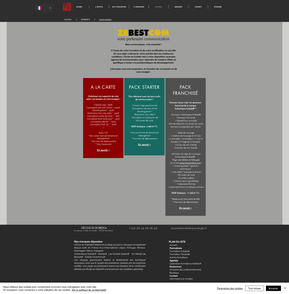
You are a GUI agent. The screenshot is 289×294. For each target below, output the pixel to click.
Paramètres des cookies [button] (230, 288)
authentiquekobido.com (190, 163)
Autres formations (179, 257)
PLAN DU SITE (177, 241)
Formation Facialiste (180, 254)
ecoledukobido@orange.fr (189, 228)
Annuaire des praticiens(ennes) (185, 269)
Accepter (273, 288)
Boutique (174, 273)
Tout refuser (254, 288)
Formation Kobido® (180, 251)
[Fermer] (285, 288)
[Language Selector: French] (44, 8)
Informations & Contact (181, 279)
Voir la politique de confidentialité (89, 289)
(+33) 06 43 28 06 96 (150, 228)
